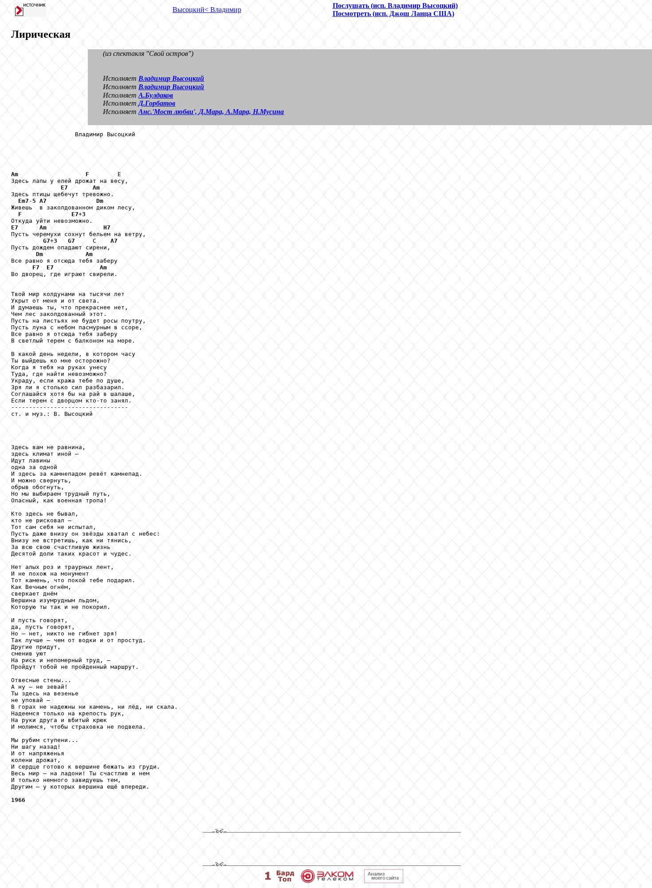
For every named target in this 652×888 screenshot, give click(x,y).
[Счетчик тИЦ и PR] (383, 880)
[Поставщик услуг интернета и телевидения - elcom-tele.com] (327, 880)
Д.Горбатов (156, 103)
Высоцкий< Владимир (207, 9)
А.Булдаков (155, 95)
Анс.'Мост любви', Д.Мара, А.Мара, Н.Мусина (211, 111)
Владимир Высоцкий (171, 78)
